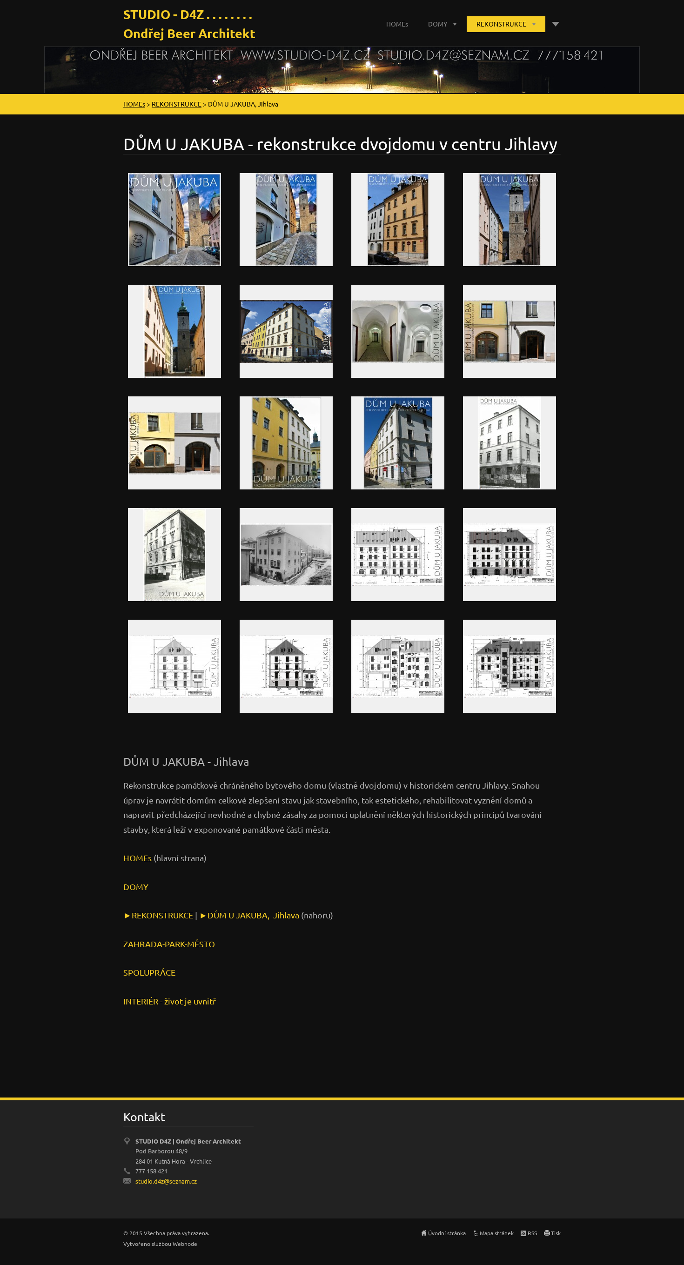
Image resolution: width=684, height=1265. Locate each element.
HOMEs (397, 24)
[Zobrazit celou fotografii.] (174, 219)
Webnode (185, 1243)
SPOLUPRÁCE (149, 972)
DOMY (437, 24)
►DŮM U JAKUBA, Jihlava (249, 915)
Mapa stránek (497, 1233)
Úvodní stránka (447, 1233)
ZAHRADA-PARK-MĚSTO (169, 944)
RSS (532, 1233)
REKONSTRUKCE (501, 24)
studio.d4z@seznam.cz (166, 1181)
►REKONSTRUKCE (159, 915)
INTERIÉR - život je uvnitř (169, 1001)
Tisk (556, 1233)
